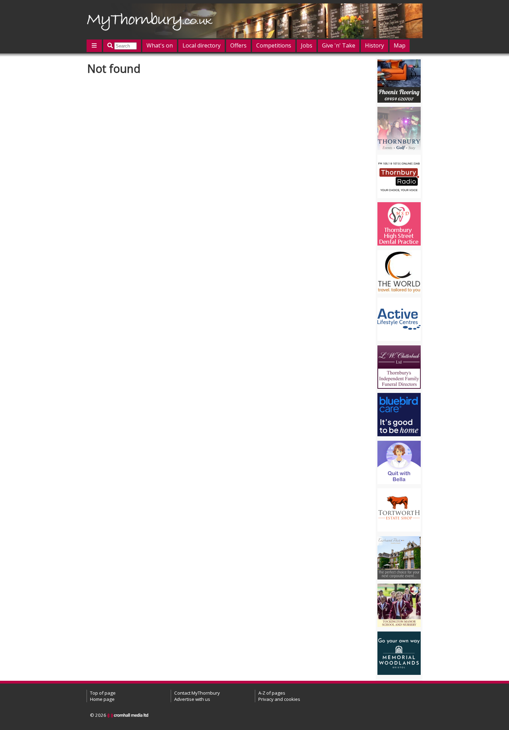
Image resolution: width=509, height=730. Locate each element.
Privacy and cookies (279, 699)
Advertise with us (192, 699)
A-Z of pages (271, 693)
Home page (102, 699)
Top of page (103, 693)
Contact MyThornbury (197, 693)
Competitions (273, 45)
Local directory (201, 45)
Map (399, 45)
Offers (238, 45)
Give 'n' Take (338, 45)
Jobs (306, 45)
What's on (159, 45)
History (374, 45)
